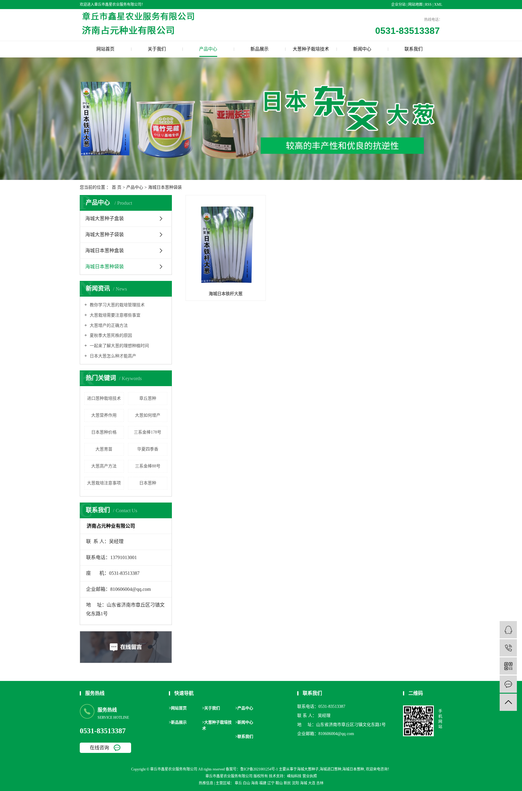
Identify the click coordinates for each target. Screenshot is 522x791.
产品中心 (208, 49)
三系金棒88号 (147, 466)
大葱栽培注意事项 (104, 483)
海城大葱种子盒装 (104, 218)
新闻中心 (362, 49)
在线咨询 (99, 747)
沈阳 (295, 783)
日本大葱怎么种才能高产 (112, 356)
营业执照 (309, 776)
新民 (287, 783)
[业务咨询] (508, 629)
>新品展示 (178, 722)
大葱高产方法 (104, 466)
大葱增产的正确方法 (108, 325)
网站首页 (105, 49)
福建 (262, 783)
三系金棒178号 (147, 432)
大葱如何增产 (147, 415)
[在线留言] (508, 684)
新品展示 (259, 49)
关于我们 (157, 49)
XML (438, 4)
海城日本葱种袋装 (165, 187)
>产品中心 (244, 708)
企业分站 (398, 4)
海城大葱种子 (308, 769)
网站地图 (416, 4)
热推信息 (206, 783)
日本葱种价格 (104, 432)
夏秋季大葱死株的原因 (110, 335)
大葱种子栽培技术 (311, 49)
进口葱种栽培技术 (104, 398)
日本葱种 (147, 483)
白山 (246, 783)
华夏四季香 (147, 449)
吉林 (320, 783)
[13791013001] (508, 647)
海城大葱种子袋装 (104, 234)
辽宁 (271, 783)
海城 (303, 783)
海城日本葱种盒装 (104, 250)
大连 (311, 783)
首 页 (116, 187)
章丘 (238, 783)
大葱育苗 (103, 449)
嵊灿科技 (294, 776)
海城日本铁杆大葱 (226, 293)
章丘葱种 (147, 398)
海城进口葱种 (330, 769)
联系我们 (413, 49)
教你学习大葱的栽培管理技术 (117, 305)
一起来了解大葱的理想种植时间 (119, 345)
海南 (254, 783)
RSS (428, 4)
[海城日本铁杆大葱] (226, 242)
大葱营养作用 (104, 415)
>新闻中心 (244, 722)
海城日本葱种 (353, 769)
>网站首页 (178, 708)
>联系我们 (244, 736)
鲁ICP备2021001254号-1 (259, 769)
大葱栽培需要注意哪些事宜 (114, 315)
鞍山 (279, 783)
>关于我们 (211, 708)
